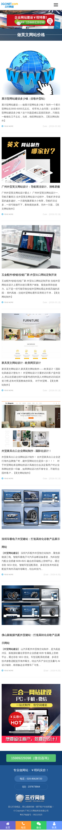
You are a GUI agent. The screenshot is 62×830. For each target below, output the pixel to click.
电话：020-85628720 (31, 778)
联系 (54, 827)
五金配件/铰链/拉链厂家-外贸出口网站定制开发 (29, 274)
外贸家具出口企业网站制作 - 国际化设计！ (26, 450)
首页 (7, 827)
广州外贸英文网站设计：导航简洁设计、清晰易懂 (31, 186)
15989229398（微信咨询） (31, 758)
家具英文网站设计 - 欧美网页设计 (21, 362)
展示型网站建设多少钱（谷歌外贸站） (24, 98)
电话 (23, 827)
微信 (38, 827)
